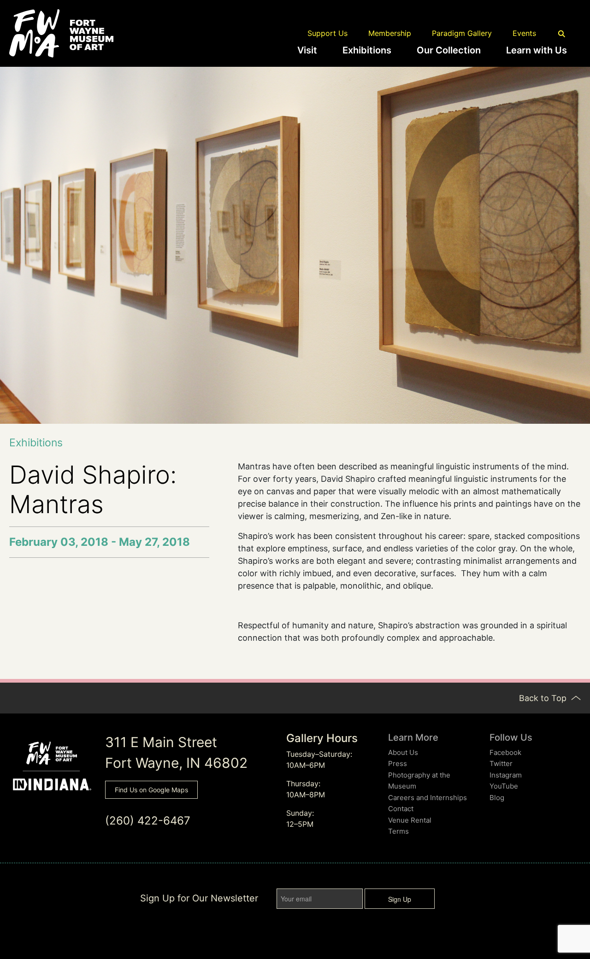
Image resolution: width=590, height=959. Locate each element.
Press (397, 763)
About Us (403, 752)
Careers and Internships (427, 797)
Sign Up (399, 899)
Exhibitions (366, 50)
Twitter (501, 763)
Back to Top (544, 698)
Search (562, 34)
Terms (398, 831)
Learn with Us (536, 50)
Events (524, 33)
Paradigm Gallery (462, 33)
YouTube (504, 786)
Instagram (506, 775)
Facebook (505, 752)
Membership (389, 33)
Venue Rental (409, 820)
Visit (307, 50)
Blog (497, 797)
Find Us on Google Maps (151, 790)
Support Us (327, 33)
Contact (400, 808)
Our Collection (449, 50)
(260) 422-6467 (147, 820)
